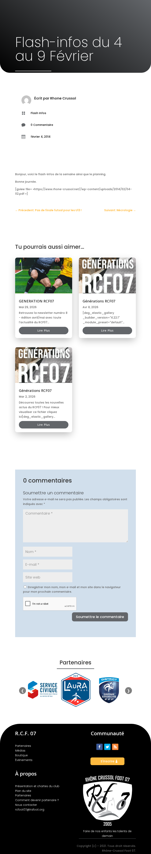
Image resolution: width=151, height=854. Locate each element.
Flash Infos (38, 113)
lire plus (43, 330)
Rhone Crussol (63, 98)
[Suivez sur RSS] (115, 747)
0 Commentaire (42, 125)
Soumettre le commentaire (100, 616)
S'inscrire (107, 761)
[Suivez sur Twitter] (107, 747)
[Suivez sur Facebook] (99, 747)
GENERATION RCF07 (36, 301)
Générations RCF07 (35, 390)
